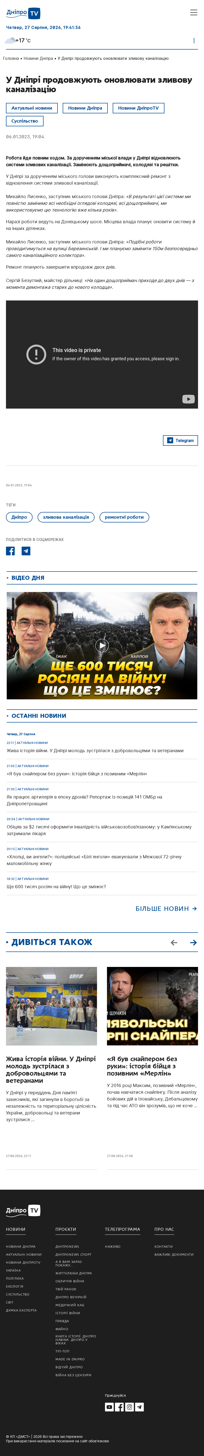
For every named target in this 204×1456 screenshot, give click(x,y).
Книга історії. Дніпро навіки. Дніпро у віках (75, 1340)
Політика (15, 1278)
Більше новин (162, 908)
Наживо (113, 1246)
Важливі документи (174, 1254)
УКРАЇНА (13, 1270)
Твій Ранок (65, 1289)
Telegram (185, 440)
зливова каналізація (66, 517)
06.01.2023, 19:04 (25, 136)
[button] (193, 942)
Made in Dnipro (70, 1359)
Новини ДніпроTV (138, 108)
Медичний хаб (69, 1305)
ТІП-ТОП (62, 1351)
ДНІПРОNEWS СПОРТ (73, 1254)
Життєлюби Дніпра (73, 1273)
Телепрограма (122, 1229)
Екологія (14, 1286)
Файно (61, 1329)
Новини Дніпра (38, 58)
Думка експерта (21, 1310)
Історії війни (67, 1313)
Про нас (164, 1229)
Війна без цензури (73, 1375)
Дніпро (19, 517)
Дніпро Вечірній (71, 1297)
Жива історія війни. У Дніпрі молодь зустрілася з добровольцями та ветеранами (51, 1069)
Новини (16, 1229)
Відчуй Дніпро (69, 1367)
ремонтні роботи (124, 517)
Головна (11, 58)
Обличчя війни (69, 1281)
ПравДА (62, 1321)
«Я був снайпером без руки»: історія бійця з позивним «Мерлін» (142, 1066)
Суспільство (24, 121)
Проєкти (65, 1229)
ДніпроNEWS (67, 1246)
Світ (9, 1302)
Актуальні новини (31, 108)
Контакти (163, 1246)
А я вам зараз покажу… (68, 1263)
